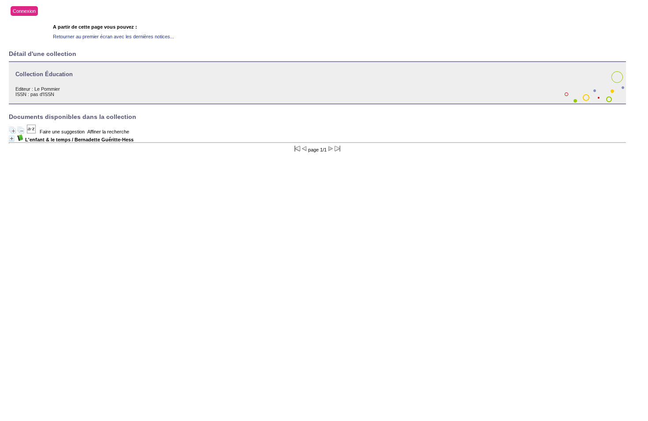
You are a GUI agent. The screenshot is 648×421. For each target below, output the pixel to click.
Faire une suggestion (62, 131)
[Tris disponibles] (31, 131)
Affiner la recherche (108, 131)
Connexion (24, 11)
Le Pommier (47, 89)
